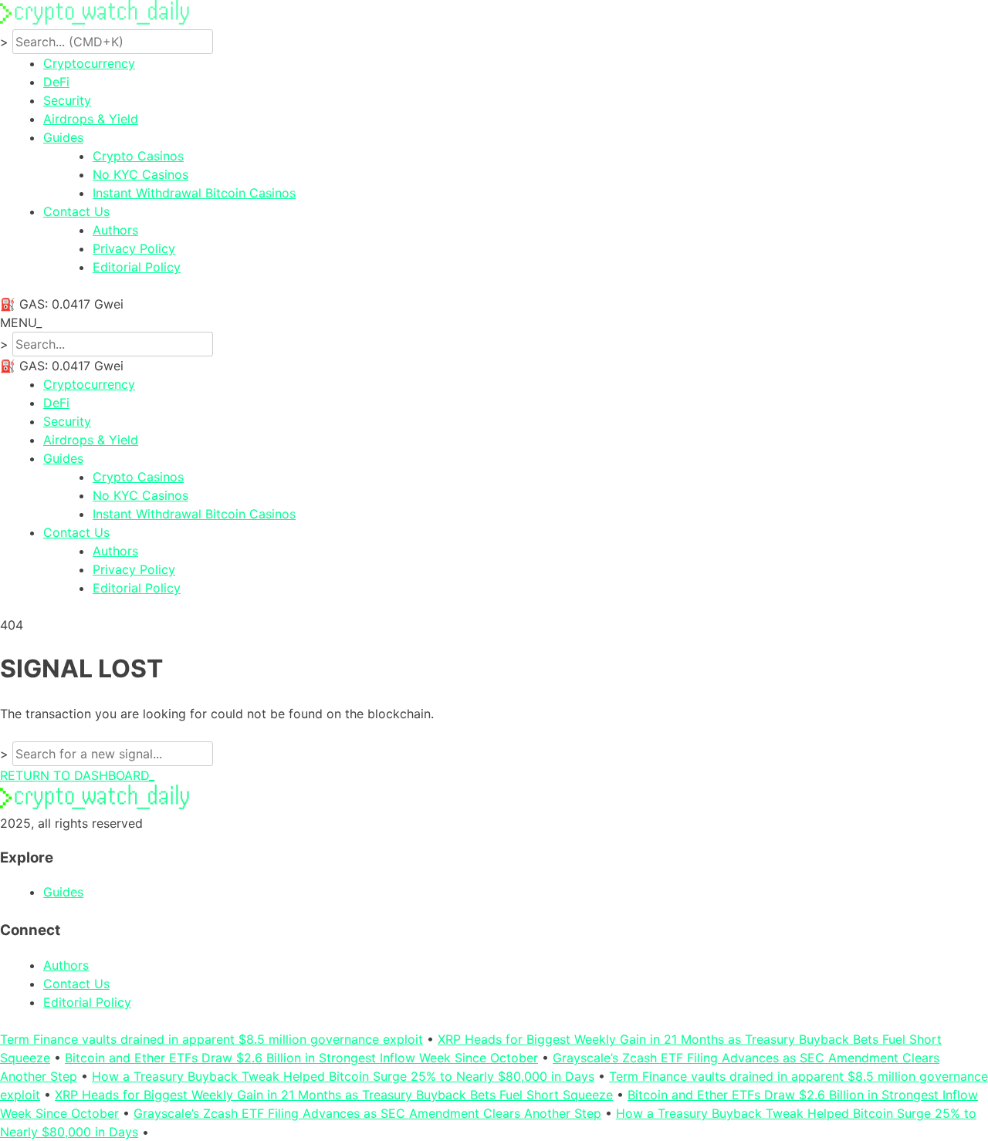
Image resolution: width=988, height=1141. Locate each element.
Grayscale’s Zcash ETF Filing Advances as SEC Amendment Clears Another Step (367, 1113)
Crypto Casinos (138, 156)
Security (67, 100)
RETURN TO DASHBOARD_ (77, 775)
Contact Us (76, 211)
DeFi (56, 81)
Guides (63, 137)
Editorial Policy (137, 267)
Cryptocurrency (89, 63)
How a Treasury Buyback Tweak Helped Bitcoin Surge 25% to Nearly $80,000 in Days (343, 1076)
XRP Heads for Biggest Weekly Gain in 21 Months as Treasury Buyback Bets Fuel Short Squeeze (334, 1094)
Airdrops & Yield (90, 119)
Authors (115, 230)
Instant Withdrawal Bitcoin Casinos (194, 193)
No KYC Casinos (140, 174)
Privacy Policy (134, 248)
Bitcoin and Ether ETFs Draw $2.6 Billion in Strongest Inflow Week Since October (301, 1057)
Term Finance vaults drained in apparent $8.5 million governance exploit (211, 1039)
